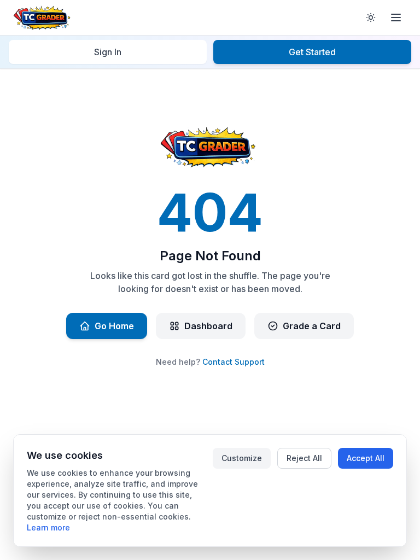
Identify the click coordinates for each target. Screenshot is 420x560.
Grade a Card (312, 325)
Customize (241, 458)
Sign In (107, 51)
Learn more (48, 527)
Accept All (365, 458)
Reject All (304, 458)
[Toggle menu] (396, 17)
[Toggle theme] (371, 17)
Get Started (312, 51)
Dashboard (208, 325)
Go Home (114, 325)
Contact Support (233, 361)
